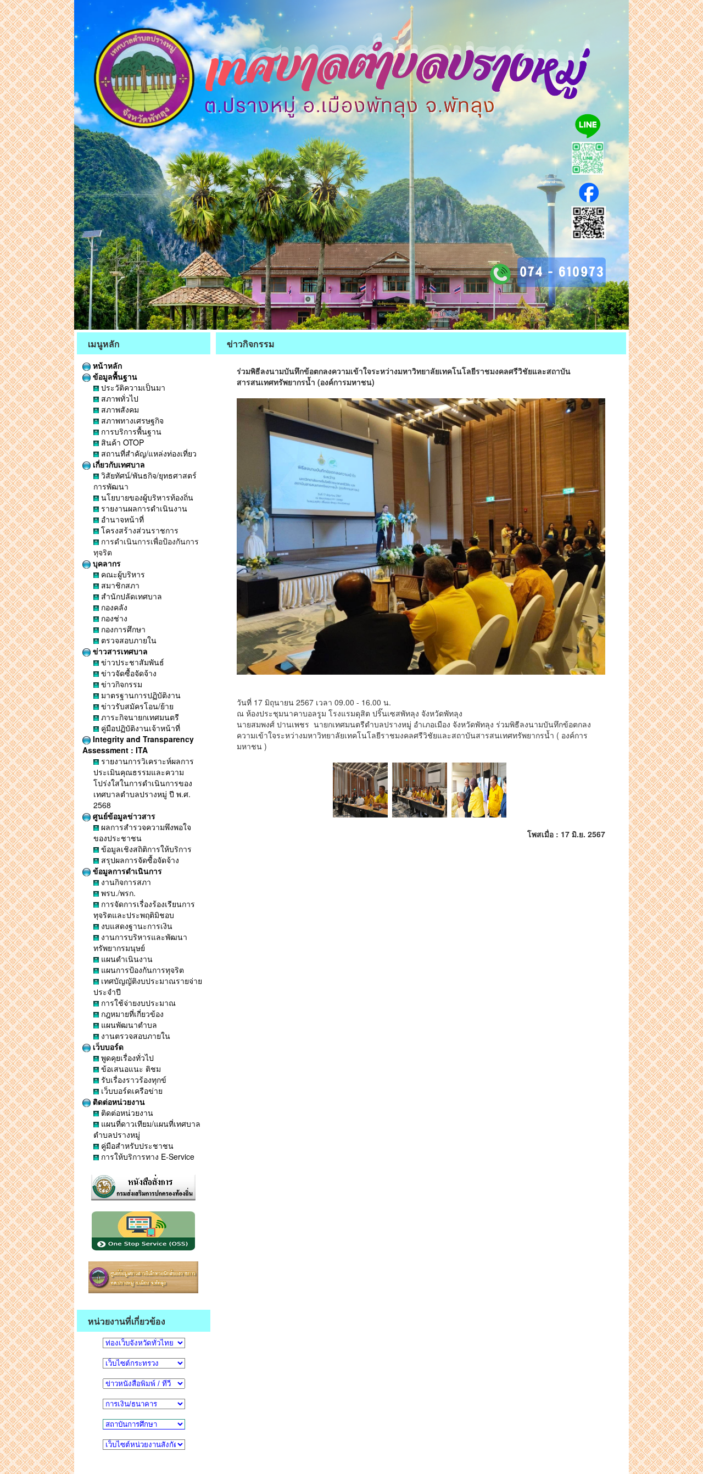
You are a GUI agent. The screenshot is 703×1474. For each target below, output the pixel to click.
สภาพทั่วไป (118, 398)
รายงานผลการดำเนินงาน (143, 508)
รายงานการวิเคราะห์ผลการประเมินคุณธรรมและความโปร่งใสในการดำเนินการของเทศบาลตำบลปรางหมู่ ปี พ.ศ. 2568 (143, 782)
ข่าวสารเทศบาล (119, 651)
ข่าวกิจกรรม (120, 683)
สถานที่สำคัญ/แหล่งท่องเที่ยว (148, 453)
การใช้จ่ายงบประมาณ (137, 1002)
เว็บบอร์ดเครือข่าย (131, 1090)
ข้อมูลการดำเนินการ (126, 870)
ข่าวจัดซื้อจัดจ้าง (128, 673)
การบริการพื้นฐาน (130, 431)
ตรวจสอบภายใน (128, 640)
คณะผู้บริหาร (122, 574)
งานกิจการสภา (125, 881)
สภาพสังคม (119, 409)
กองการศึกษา (122, 629)
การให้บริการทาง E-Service (146, 1156)
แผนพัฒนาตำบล (128, 1024)
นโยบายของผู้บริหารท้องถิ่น (146, 497)
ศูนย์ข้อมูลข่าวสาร (123, 815)
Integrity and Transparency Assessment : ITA (138, 744)
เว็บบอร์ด (107, 1046)
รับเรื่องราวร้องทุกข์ (132, 1079)
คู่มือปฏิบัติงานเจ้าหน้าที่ (139, 727)
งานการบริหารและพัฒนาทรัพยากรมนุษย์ (140, 942)
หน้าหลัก (106, 365)
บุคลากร (106, 563)
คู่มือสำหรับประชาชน (136, 1145)
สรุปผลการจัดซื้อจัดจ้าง (139, 859)
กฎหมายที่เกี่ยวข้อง (131, 1013)
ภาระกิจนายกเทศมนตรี (139, 716)
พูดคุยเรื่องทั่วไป (126, 1057)
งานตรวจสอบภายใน (134, 1035)
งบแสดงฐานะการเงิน (135, 925)
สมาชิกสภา (119, 585)
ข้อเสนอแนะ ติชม (130, 1068)
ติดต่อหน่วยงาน (118, 1101)
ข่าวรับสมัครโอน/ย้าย (136, 705)
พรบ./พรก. (117, 892)
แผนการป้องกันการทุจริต (141, 969)
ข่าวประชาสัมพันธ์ (131, 662)
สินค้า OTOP (121, 442)
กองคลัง (113, 607)
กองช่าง (113, 618)
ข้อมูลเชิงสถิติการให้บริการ (145, 848)
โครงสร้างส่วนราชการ (138, 530)
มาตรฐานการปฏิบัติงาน (140, 694)
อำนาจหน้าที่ (121, 519)
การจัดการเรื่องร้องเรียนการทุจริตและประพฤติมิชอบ (144, 909)
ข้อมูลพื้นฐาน (114, 376)
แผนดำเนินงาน (126, 958)
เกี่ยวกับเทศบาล (118, 464)
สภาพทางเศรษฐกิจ (131, 420)
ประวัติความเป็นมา (132, 387)
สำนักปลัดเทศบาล (130, 596)
